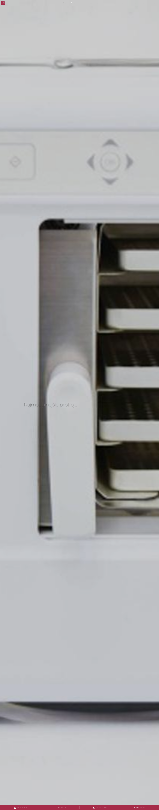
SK (152, 2)
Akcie (90, 2)
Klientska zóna (133, 2)
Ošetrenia (73, 2)
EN (155, 2)
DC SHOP (144, 2)
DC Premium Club (119, 2)
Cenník (98, 2)
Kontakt (107, 2)
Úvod (64, 2)
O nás (82, 2)
